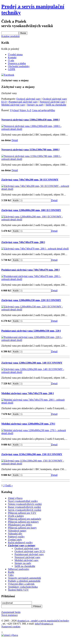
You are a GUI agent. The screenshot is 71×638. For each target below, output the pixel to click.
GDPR (11, 69)
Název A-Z (25, 110)
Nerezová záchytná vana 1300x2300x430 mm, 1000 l (30, 119)
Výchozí (14, 110)
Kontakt (12, 57)
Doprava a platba (17, 63)
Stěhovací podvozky (18, 569)
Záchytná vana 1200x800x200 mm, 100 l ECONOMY (31, 210)
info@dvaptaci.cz (44, 623)
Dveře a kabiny (16, 515)
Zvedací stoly (15, 539)
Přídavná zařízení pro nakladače (24, 518)
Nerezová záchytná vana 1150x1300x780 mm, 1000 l (30, 149)
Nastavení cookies (10, 626)
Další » (9, 485)
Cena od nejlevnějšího (43, 110)
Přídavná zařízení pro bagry (22, 527)
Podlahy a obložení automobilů (24, 581)
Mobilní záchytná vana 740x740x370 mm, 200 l (27, 393)
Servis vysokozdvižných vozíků (24, 510)
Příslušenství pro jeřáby (20, 524)
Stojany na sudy (35, 104)
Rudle (11, 572)
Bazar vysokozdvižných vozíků (24, 507)
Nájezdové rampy (17, 530)
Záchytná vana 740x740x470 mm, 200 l (23, 242)
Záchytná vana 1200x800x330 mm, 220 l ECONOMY (31, 300)
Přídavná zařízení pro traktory (23, 521)
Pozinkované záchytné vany (23, 101)
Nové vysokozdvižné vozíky (23, 501)
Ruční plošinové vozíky (20, 542)
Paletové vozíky (16, 536)
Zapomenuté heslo (10, 612)
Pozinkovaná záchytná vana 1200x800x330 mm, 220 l (31, 330)
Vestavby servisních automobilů (24, 578)
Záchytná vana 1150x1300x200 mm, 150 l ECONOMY (31, 454)
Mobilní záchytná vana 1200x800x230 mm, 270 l (28, 423)
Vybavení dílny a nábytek (21, 583)
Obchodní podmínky (19, 66)
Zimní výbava (15, 498)
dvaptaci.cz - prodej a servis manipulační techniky (43, 620)
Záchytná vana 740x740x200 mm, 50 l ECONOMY (29, 179)
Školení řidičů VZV (18, 589)
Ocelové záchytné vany (28, 98)
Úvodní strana (15, 54)
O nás (11, 60)
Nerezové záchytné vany (52, 101)
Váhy (11, 575)
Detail (15, 140)
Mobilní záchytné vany (13, 104)
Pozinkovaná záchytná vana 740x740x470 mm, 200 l (30, 269)
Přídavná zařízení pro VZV (22, 513)
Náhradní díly (15, 533)
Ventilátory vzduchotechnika (23, 586)
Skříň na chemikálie (56, 104)
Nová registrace (9, 615)
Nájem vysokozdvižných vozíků (25, 504)
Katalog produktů (10, 36)
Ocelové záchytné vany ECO (30, 551)
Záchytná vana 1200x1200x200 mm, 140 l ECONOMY (31, 362)
